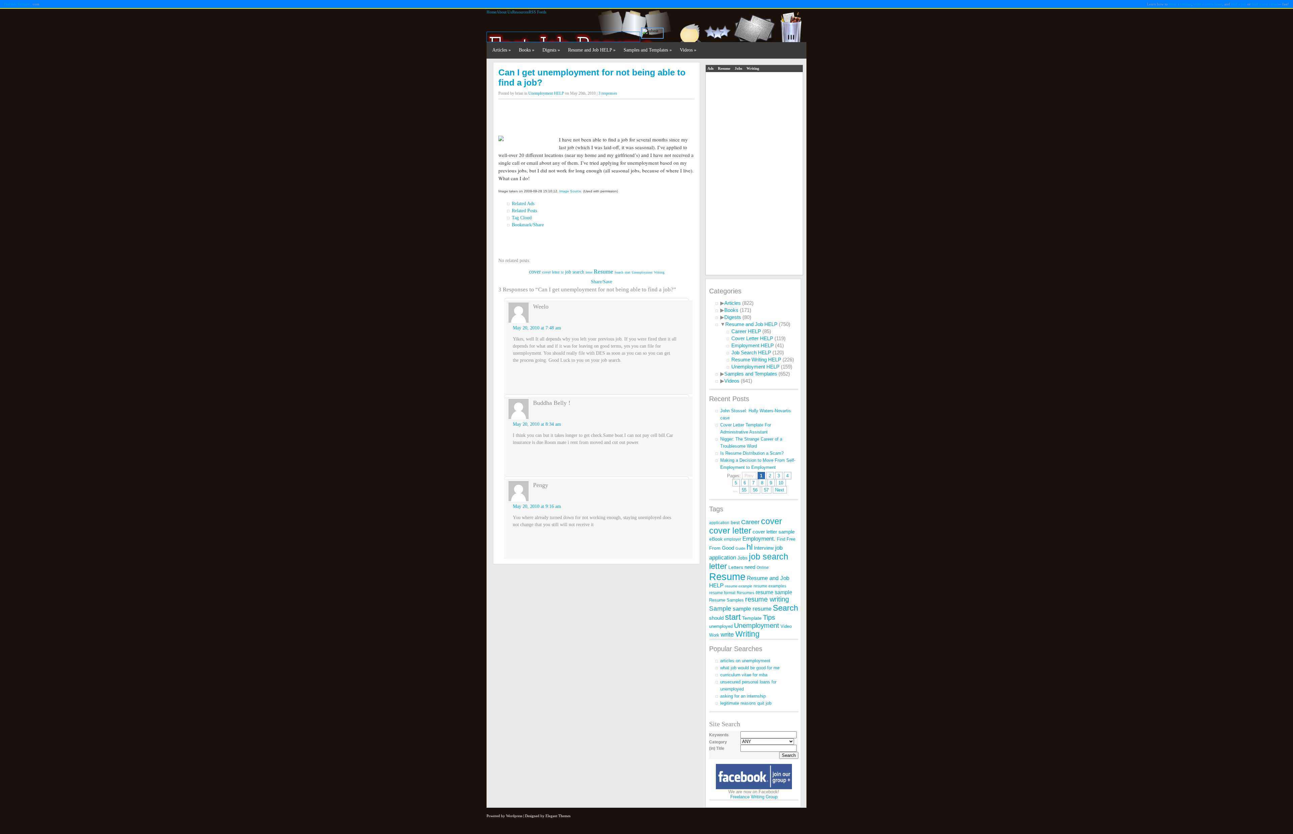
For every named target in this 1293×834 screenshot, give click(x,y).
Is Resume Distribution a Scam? (752, 453)
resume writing (767, 599)
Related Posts (524, 210)
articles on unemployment (745, 660)
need (749, 567)
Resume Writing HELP (756, 359)
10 (780, 482)
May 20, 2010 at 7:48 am (537, 327)
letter (589, 272)
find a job (1238, 4)
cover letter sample (774, 532)
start (627, 272)
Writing (659, 272)
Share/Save (601, 281)
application (719, 522)
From (715, 548)
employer (732, 539)
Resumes (745, 592)
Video (786, 626)
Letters (735, 567)
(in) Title (716, 748)
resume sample (774, 592)
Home (491, 12)
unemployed (721, 626)
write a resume (1180, 4)
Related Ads (523, 203)
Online (763, 568)
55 (744, 489)
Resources (520, 12)
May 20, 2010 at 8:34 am (537, 424)
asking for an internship (743, 696)
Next (779, 489)
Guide (740, 548)
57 (766, 489)
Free (791, 539)
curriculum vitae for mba (743, 674)
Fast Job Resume (17, 4)
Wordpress (514, 816)
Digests (551, 50)
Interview (764, 548)
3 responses (607, 93)
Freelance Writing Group (753, 796)
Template (752, 618)
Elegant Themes (557, 816)
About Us (504, 12)
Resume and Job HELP (592, 50)
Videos (688, 50)
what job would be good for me (750, 667)
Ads (710, 68)
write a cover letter (1207, 4)
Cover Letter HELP (752, 338)
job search (574, 272)
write (727, 634)
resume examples (770, 586)
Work (714, 635)
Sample (720, 608)
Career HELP (746, 331)
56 (755, 489)
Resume (603, 271)
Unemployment (642, 272)
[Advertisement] (596, 115)
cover (535, 272)
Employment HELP (752, 345)
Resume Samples (726, 600)
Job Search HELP (751, 352)
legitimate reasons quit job (745, 703)
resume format (722, 592)
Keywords (719, 735)
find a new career (1265, 4)
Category (718, 742)
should (716, 618)
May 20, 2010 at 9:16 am (537, 506)
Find (781, 539)
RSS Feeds (537, 12)
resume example (738, 586)
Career (750, 522)
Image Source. (570, 191)
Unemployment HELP (546, 93)
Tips (769, 617)
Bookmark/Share (528, 224)
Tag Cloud (522, 217)
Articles (501, 50)
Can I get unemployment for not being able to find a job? (592, 77)
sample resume (752, 609)
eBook (716, 539)
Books (526, 50)
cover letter (551, 272)
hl (562, 272)
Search (619, 272)
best (735, 522)
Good (728, 548)
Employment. (758, 539)
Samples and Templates (648, 50)
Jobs (738, 68)
